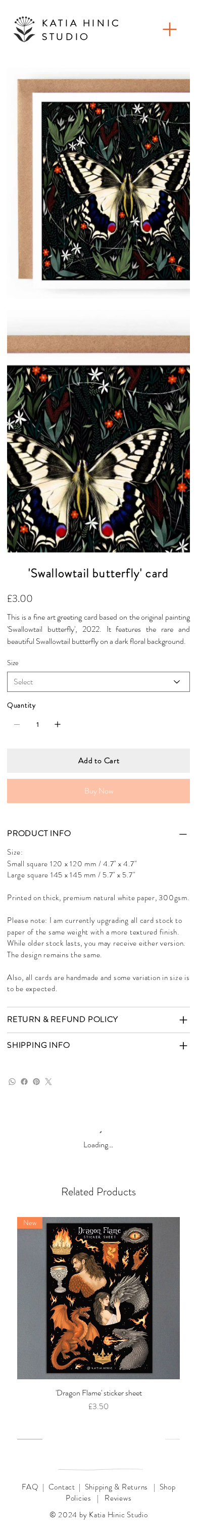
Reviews (118, 1498)
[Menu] (170, 29)
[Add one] (57, 724)
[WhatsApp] (12, 1082)
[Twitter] (48, 1082)
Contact (61, 1487)
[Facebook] (24, 1082)
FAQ (30, 1487)
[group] (98, 1328)
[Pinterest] (36, 1082)
